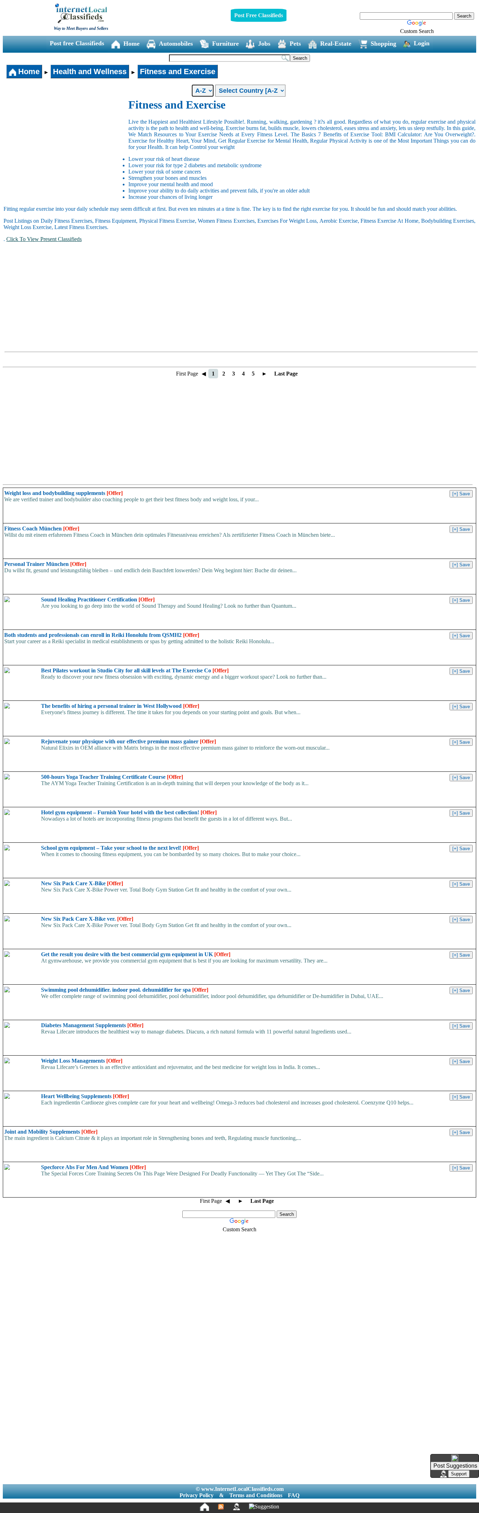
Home (131, 43)
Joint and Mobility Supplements (50, 1132)
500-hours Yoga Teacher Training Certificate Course (112, 777)
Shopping (383, 43)
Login (422, 43)
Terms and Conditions (255, 1495)
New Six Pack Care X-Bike (82, 883)
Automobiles (176, 43)
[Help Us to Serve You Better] (454, 1458)
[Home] (204, 1506)
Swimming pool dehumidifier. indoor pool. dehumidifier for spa (124, 990)
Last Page (286, 374)
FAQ (293, 1495)
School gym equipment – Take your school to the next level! (120, 848)
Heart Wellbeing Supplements (85, 1096)
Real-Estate (335, 43)
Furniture (225, 43)
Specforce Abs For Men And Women (93, 1167)
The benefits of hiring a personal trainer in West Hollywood (120, 706)
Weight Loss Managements (81, 1061)
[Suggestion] (264, 1507)
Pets (295, 43)
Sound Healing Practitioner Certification (98, 599)
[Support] (236, 1506)
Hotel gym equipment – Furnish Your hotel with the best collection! (129, 812)
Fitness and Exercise (177, 71)
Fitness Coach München (41, 528)
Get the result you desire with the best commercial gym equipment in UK (135, 954)
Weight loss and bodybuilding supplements (63, 493)
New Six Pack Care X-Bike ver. (87, 919)
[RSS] (221, 1506)
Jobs (264, 43)
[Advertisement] (66, 151)
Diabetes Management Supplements (92, 1025)
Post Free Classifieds (258, 15)
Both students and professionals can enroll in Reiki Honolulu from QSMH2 (101, 635)
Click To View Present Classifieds (44, 239)
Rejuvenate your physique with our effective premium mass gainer (128, 741)
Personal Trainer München (45, 564)
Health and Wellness (90, 71)
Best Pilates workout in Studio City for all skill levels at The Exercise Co (135, 670)
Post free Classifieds (77, 43)
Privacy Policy (197, 1495)
